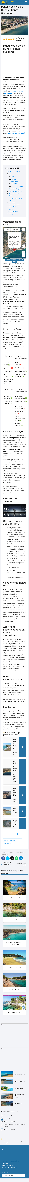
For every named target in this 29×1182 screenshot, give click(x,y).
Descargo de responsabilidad (10, 1161)
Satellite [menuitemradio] (15, 230)
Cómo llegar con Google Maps (15, 261)
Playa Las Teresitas (10, 1121)
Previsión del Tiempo (15, 191)
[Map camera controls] (23, 246)
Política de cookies (7, 1165)
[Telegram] (21, 858)
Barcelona (8, 93)
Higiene (13, 176)
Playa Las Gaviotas (10, 1129)
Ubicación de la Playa (15, 171)
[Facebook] (3, 858)
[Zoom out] (23, 255)
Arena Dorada (17, 837)
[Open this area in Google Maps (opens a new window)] (6, 258)
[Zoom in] (23, 252)
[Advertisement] (14, 64)
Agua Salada (7, 837)
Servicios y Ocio (14, 174)
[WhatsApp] (16, 858)
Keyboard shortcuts (13, 258)
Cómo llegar (12, 247)
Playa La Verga (8, 1115)
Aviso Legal (5, 1163)
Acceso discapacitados (10, 834)
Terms (24, 258)
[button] (14, 250)
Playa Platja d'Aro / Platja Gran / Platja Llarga (15, 1125)
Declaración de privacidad (9, 1167)
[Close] (19, 234)
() (16, 133)
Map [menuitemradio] (7, 230)
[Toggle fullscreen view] (23, 229)
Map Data (20, 258)
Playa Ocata (8, 1118)
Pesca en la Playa (14, 189)
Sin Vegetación (8, 843)
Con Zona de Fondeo (9, 840)
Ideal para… (12, 214)
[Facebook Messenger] (8, 858)
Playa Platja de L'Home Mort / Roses (7, 864)
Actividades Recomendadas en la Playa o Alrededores (14, 205)
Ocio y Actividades (17, 186)
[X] (12, 858)
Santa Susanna (18, 91)
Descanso (15, 183)
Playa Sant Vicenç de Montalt (21, 864)
